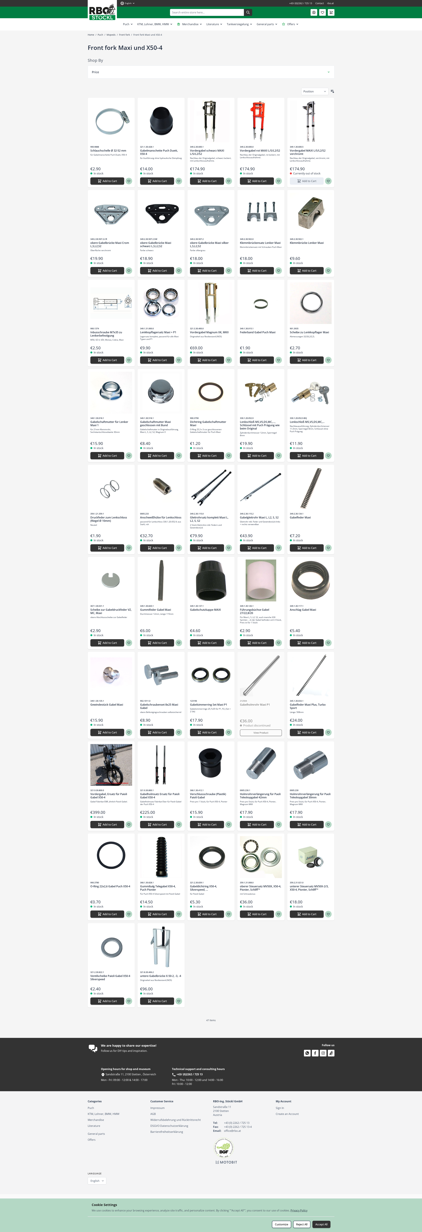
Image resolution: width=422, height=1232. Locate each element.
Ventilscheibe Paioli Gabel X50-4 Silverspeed (110, 977)
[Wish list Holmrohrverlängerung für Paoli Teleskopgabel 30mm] (328, 824)
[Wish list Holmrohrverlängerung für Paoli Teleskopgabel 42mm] (278, 824)
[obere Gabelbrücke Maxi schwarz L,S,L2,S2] (161, 214)
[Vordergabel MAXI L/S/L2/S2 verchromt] (311, 121)
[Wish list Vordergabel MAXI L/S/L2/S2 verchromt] (328, 181)
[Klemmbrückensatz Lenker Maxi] (261, 214)
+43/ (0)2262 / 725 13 (300, 3)
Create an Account (287, 1114)
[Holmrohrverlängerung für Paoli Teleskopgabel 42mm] (261, 765)
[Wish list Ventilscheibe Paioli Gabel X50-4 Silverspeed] (129, 1001)
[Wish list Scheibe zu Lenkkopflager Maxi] (328, 360)
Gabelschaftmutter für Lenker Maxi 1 (109, 423)
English (95, 1181)
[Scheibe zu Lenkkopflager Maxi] (311, 303)
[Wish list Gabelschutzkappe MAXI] (228, 643)
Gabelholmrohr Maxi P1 (255, 704)
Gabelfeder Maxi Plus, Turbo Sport (308, 706)
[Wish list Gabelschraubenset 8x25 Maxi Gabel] (178, 732)
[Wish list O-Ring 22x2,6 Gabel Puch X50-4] (129, 914)
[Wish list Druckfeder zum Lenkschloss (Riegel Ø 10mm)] (129, 548)
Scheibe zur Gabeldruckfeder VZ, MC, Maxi (110, 611)
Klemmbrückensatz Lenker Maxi (260, 242)
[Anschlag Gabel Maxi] (311, 580)
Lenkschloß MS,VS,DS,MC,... (307, 422)
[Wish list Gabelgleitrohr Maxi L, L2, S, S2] (278, 548)
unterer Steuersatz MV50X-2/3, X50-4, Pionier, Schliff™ (309, 888)
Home (91, 34)
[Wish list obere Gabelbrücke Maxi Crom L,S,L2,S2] (129, 270)
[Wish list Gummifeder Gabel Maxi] (178, 643)
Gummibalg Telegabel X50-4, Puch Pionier (158, 888)
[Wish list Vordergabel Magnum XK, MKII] (228, 360)
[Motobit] (226, 1162)
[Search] (248, 12)
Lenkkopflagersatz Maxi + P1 (158, 332)
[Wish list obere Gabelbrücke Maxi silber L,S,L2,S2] (228, 270)
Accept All (321, 1224)
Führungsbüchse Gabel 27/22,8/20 (254, 611)
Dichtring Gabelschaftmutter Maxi (208, 423)
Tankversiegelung (238, 24)
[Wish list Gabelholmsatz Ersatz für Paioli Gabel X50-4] (178, 824)
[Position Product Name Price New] (314, 91)
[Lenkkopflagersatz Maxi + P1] (161, 303)
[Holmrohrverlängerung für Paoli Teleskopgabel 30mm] (311, 765)
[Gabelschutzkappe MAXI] (211, 580)
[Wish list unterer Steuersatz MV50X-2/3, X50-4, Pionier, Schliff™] (328, 914)
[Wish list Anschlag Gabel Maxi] (328, 643)
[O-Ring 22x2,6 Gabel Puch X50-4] (111, 857)
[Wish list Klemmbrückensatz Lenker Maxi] (278, 270)
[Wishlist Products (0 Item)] (322, 12)
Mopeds (111, 34)
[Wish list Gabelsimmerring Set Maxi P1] (228, 732)
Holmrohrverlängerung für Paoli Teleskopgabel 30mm (310, 795)
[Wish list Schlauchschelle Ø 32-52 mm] (129, 181)
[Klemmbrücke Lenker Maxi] (311, 214)
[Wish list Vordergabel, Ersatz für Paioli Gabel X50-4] (129, 824)
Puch (126, 24)
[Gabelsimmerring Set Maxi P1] (211, 675)
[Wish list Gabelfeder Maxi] (328, 548)
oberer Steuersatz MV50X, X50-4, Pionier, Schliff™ (260, 888)
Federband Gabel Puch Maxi (257, 332)
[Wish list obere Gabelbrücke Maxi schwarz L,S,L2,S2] (178, 270)
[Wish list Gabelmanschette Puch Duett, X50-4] (178, 181)
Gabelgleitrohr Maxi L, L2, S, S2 (259, 517)
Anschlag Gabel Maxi (303, 609)
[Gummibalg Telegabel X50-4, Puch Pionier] (161, 857)
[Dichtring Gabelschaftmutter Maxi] (211, 393)
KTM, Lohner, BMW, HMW (153, 24)
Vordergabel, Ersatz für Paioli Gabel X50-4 (108, 795)
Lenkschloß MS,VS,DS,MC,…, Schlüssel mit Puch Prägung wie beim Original (260, 425)
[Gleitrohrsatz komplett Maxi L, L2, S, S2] (211, 488)
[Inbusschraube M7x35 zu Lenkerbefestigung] (111, 303)
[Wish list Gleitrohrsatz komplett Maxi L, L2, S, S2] (228, 548)
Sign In (280, 1108)
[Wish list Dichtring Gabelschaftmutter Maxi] (228, 455)
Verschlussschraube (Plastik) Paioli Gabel (208, 795)
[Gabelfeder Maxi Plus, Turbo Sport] (311, 675)
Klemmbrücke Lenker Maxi (307, 242)
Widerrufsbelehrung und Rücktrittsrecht (175, 1120)
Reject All (301, 1224)
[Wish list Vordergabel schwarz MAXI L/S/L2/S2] (228, 181)
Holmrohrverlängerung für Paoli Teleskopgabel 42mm (260, 795)
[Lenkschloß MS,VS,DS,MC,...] (311, 393)
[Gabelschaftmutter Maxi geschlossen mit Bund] (161, 393)
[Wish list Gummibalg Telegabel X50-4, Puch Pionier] (178, 914)
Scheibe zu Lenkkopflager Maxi (309, 332)
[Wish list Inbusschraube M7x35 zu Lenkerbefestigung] (129, 360)
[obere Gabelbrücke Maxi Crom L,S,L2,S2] (111, 214)
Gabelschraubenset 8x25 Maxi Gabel (159, 706)
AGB (153, 1114)
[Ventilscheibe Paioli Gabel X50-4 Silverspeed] (111, 947)
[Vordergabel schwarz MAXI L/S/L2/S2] (211, 121)
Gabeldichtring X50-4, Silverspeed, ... (203, 888)
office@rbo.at (232, 1131)
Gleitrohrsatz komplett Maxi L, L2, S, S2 (209, 519)
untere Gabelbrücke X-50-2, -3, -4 (160, 976)
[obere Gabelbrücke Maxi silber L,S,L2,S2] (211, 214)
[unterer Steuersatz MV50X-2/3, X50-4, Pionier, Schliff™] (311, 857)
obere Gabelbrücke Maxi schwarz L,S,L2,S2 (155, 244)
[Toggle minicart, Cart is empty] (331, 12)
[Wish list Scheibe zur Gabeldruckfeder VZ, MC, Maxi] (129, 643)
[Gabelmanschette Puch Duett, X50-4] (161, 121)
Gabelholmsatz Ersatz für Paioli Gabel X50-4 (159, 795)
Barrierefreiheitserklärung (166, 1132)
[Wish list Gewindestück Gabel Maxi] (129, 732)
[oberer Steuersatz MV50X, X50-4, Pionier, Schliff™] (261, 857)
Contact (319, 3)
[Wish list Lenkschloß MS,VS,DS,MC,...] (328, 455)
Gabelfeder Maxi (300, 517)
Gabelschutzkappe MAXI (205, 609)
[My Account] (314, 12)
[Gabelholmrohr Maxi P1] (261, 675)
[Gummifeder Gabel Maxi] (161, 580)
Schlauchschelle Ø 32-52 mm (108, 150)
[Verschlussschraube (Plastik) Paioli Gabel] (211, 765)
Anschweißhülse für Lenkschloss (160, 517)
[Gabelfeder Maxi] (311, 488)
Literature (212, 24)
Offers (291, 24)
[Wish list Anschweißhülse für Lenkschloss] (178, 548)
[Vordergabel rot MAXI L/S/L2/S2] (261, 121)
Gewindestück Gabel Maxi (106, 704)
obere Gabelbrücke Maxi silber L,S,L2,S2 (209, 244)
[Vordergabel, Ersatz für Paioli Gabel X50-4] (111, 765)
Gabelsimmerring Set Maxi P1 (208, 704)
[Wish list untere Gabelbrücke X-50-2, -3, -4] (178, 1001)
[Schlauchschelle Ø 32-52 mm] (111, 121)
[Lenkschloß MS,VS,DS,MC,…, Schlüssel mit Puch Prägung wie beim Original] (261, 393)
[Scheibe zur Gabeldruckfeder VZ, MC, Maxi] (111, 580)
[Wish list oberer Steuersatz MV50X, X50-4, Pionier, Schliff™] (278, 914)
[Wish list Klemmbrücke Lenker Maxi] (328, 270)
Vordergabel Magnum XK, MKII (209, 332)
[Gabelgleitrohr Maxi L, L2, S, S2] (261, 488)
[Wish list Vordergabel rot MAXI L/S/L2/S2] (278, 181)
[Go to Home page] (102, 10)
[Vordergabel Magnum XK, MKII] (211, 303)
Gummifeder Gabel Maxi (155, 609)
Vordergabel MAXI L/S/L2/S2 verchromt (307, 152)
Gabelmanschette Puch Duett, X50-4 (159, 152)
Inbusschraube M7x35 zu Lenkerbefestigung (106, 334)
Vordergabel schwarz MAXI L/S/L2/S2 (207, 152)
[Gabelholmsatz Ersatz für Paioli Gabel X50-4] (161, 765)
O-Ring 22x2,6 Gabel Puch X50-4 (110, 886)
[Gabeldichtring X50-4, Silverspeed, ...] (211, 857)
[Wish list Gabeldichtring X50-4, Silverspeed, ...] (228, 914)
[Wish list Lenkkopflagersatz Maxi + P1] (178, 360)
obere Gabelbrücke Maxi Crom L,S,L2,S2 (109, 244)
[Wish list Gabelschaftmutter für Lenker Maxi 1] (129, 455)
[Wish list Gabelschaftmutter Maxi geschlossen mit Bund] (178, 455)
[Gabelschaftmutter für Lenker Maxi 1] (111, 393)
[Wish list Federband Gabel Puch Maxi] (278, 360)
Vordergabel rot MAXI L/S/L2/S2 (260, 150)
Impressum (157, 1108)
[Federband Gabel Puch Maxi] (261, 303)
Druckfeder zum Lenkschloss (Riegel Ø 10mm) (108, 519)
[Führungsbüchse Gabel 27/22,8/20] (261, 580)
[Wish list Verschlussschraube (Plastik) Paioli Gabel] (228, 824)
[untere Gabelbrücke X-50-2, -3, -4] (161, 947)
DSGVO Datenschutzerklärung (169, 1126)
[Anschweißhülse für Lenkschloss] (161, 488)
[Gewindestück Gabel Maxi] (111, 675)
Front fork (124, 34)
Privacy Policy (299, 1210)
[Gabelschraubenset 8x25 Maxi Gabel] (161, 675)
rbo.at (330, 3)
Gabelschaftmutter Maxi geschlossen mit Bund (155, 423)
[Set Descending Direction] (332, 91)
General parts (265, 24)
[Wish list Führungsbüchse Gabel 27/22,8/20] (278, 643)
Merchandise (190, 24)
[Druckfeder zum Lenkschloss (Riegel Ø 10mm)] (111, 488)
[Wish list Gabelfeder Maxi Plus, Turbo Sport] (328, 732)
